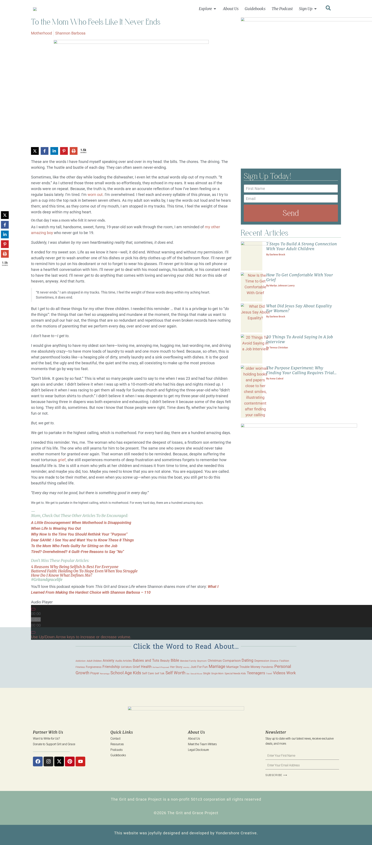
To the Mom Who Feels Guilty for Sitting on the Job (74, 546)
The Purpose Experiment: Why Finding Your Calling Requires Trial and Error (300, 372)
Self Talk (159, 673)
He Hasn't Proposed (160, 667)
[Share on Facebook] (44, 151)
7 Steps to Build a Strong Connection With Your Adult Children (301, 246)
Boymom (202, 661)
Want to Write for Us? (46, 738)
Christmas (215, 660)
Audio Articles (123, 660)
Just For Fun (199, 667)
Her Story (176, 667)
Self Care (148, 673)
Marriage (217, 666)
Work (291, 673)
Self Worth (175, 672)
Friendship (111, 666)
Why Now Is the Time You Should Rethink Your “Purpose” (79, 534)
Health (146, 667)
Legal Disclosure (198, 750)
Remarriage (104, 674)
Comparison (232, 660)
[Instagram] (48, 761)
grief (62, 459)
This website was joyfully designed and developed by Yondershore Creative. (186, 833)
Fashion (284, 660)
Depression (261, 660)
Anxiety (108, 660)
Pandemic (267, 666)
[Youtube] (80, 761)
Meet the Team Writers (202, 744)
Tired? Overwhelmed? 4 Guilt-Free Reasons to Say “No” (77, 551)
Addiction (81, 661)
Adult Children (94, 660)
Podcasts (116, 750)
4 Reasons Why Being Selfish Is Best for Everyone (74, 566)
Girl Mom (126, 666)
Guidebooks (118, 755)
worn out (95, 194)
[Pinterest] (70, 761)
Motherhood (41, 33)
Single (206, 673)
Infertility (186, 667)
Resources (117, 744)
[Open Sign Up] (315, 9)
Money (255, 667)
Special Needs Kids (235, 673)
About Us (194, 738)
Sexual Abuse (196, 674)
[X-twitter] (59, 761)
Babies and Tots (146, 660)
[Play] (33, 609)
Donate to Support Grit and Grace (54, 744)
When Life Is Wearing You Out (56, 528)
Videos (279, 672)
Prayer (94, 673)
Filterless (80, 667)
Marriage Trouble (238, 667)
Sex (187, 673)
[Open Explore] (215, 9)
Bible (175, 660)
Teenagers (256, 673)
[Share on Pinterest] (64, 151)
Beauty (165, 660)
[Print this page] (74, 151)
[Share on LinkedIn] (54, 151)
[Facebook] (38, 761)
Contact (115, 738)
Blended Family (188, 661)
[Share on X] (35, 151)
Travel (269, 673)
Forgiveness (94, 667)
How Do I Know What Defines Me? (61, 575)
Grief (136, 667)
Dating (247, 660)
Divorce (274, 660)
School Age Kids (125, 672)
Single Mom (217, 673)
